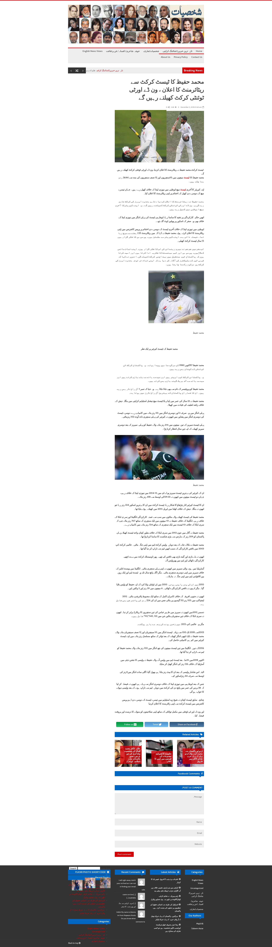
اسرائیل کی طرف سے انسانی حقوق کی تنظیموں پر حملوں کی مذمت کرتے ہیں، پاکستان (165, 907)
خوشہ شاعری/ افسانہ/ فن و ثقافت (90, 938)
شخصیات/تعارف (196, 909)
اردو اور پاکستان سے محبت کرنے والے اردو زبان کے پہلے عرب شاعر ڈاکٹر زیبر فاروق (194, 756)
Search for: (105, 868)
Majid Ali (199, 923)
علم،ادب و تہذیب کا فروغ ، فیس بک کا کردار (95, 70)
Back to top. (73, 943)
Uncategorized (196, 888)
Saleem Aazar (197, 928)
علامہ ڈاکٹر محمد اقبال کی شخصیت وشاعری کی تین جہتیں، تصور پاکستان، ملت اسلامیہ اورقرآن (132, 755)
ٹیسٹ (186, 177)
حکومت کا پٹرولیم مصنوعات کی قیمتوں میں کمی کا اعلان (163, 757)
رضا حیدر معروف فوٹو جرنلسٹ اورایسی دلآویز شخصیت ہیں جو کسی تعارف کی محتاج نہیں (167, 928)
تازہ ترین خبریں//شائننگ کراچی (128, 70)
